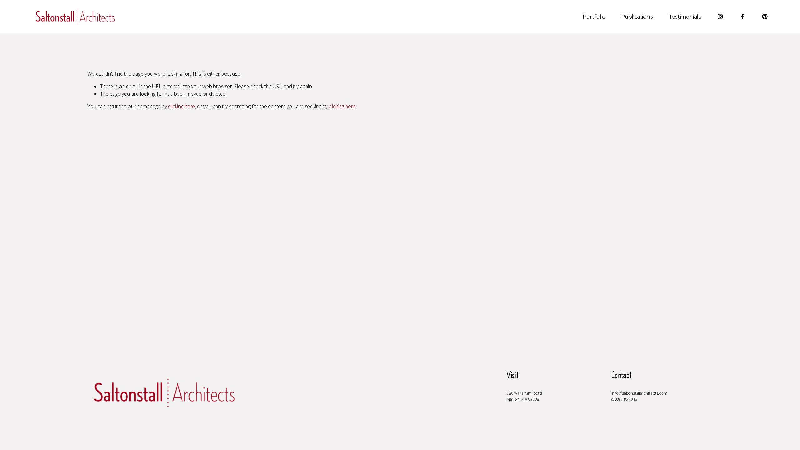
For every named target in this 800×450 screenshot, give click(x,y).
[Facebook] (742, 16)
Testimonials (685, 16)
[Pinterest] (765, 16)
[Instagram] (720, 16)
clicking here (181, 106)
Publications (637, 16)
